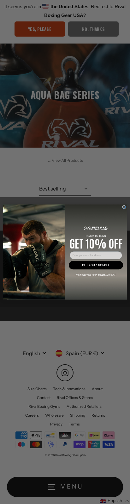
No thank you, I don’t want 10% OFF (96, 274)
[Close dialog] (124, 207)
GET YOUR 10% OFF (96, 265)
